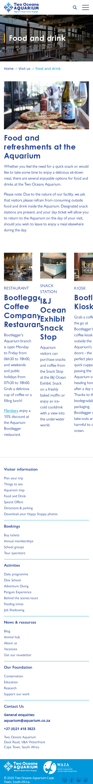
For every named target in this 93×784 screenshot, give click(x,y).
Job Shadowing (14, 609)
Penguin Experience (17, 591)
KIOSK (80, 288)
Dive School (12, 579)
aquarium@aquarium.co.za (27, 720)
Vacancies (10, 648)
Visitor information (21, 469)
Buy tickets (11, 534)
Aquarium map (14, 489)
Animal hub (12, 636)
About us (10, 642)
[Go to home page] (21, 7)
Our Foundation (18, 667)
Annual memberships (18, 540)
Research (10, 687)
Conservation (13, 675)
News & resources (20, 622)
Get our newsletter (17, 654)
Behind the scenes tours (21, 597)
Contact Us (22, 706)
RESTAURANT (16, 288)
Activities (12, 565)
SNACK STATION (48, 288)
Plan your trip (13, 477)
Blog (8, 630)
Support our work (17, 693)
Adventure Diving (16, 585)
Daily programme (16, 573)
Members (11, 410)
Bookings (12, 526)
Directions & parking (18, 507)
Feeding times (13, 603)
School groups (14, 546)
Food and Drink (15, 495)
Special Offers (13, 501)
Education (11, 681)
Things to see (13, 483)
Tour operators (14, 552)
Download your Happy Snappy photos (31, 513)
